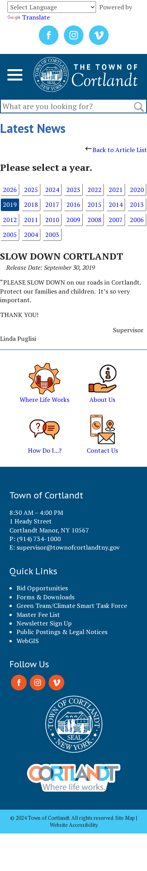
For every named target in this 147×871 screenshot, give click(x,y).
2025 (31, 189)
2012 (10, 219)
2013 (137, 204)
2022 (94, 189)
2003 (52, 234)
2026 (10, 189)
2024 (52, 189)
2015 (94, 204)
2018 (31, 204)
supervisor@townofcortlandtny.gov (68, 547)
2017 (52, 204)
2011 (31, 219)
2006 (137, 219)
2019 (10, 204)
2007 (116, 219)
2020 (137, 189)
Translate (36, 17)
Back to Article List (120, 149)
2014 (116, 204)
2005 (10, 234)
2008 (94, 219)
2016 (73, 204)
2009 (73, 219)
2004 (31, 234)
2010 (52, 219)
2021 (116, 189)
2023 (73, 189)
